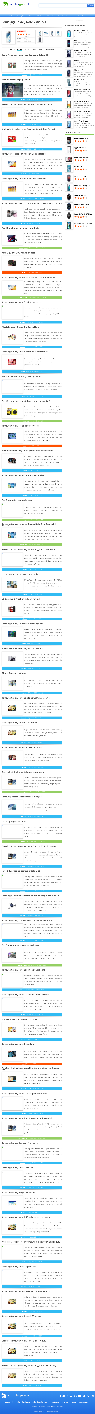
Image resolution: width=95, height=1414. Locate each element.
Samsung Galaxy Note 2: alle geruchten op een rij (26, 1291)
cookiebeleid (51, 1407)
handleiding (50, 49)
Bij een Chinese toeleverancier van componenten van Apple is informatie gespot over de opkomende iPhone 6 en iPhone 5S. (43, 683)
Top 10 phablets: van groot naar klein (20, 228)
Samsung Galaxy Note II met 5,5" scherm (22, 1316)
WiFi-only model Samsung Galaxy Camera (22, 648)
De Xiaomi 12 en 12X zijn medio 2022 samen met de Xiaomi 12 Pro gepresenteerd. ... (83, 63)
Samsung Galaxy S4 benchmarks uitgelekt (22, 623)
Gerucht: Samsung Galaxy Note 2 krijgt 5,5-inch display (29, 1365)
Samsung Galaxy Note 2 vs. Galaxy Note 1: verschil (27, 1118)
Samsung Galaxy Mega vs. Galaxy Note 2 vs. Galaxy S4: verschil (29, 525)
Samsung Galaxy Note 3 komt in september (23, 475)
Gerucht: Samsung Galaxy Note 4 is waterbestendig (27, 104)
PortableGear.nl (15, 25)
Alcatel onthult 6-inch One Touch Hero (20, 327)
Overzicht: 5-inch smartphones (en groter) (23, 772)
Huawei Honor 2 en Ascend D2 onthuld (20, 1019)
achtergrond (23, 248)
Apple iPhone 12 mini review (51, 16)
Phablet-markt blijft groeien (16, 79)
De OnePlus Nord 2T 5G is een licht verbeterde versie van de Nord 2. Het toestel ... (83, 53)
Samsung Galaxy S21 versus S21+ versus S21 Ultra (26, 16)
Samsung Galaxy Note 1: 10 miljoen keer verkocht (26, 1217)
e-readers (73, 1402)
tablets (40, 1402)
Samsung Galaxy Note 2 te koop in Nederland (24, 1093)
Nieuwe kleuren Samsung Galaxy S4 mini (21, 376)
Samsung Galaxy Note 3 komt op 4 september (25, 351)
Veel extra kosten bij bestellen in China (74, 16)
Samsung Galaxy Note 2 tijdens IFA (19, 1266)
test (23, 273)
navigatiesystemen (51, 1402)
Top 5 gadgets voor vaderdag (17, 500)
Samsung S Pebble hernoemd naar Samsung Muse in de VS (30, 895)
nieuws (24, 75)
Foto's (41, 49)
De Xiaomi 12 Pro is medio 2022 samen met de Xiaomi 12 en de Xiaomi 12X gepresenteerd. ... (83, 73)
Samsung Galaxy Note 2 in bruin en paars (22, 747)
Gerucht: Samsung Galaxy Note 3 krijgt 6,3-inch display (29, 846)
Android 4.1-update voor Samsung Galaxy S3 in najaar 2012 (31, 1242)
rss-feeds (60, 1407)
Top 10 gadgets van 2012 (14, 821)
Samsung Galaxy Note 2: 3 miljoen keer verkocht (26, 994)
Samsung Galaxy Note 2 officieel (18, 1167)
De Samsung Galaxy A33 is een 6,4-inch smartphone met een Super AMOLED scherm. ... (83, 105)
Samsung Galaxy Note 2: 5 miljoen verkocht (23, 970)
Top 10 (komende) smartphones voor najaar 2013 (26, 401)
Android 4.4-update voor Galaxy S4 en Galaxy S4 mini (28, 129)
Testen (34, 49)
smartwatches (84, 1402)
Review (12, 49)
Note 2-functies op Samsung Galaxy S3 (21, 871)
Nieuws (19, 49)
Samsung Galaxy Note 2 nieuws (33, 25)
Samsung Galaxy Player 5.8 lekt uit (19, 1192)
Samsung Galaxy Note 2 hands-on (18, 1044)
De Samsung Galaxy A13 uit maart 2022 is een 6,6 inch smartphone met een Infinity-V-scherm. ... (83, 94)
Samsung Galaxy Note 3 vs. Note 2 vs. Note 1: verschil (28, 277)
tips (13, 1402)
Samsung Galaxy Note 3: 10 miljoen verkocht (24, 178)
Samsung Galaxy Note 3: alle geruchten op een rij (26, 698)
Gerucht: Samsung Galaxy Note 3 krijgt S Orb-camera (28, 549)
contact (34, 1407)
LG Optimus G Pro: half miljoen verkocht (21, 599)
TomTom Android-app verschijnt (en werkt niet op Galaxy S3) (30, 1069)
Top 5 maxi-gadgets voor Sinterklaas (20, 945)
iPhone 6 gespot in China (14, 673)
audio (33, 1402)
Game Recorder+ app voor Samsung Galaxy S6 (25, 55)
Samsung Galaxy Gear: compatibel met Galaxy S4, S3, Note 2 (32, 203)
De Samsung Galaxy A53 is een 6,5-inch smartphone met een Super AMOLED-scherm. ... (83, 114)
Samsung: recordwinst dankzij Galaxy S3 (22, 796)
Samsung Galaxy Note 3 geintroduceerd (21, 302)
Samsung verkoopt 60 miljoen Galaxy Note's (24, 154)
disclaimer (42, 1407)
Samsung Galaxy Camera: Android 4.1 (20, 1143)
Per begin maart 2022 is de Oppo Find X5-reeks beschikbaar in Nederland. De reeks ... (84, 124)
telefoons (22, 25)
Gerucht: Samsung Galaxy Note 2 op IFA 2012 (24, 1340)
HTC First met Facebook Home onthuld (21, 574)
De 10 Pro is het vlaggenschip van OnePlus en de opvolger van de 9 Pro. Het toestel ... (84, 83)
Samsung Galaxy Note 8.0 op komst (19, 722)
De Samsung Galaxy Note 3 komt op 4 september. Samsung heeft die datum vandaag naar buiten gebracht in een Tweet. (43, 362)
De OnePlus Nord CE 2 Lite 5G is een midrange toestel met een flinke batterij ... (83, 34)
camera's (64, 1402)
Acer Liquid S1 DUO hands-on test (18, 252)
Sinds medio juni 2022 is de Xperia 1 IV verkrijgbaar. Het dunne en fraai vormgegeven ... (83, 44)
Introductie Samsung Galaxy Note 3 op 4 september (27, 450)
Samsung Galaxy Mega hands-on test (20, 425)
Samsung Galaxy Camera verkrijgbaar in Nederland (27, 920)
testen (18, 1402)
